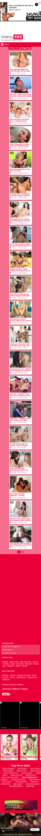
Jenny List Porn (35, 771)
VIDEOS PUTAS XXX (18, 779)
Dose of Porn (21, 771)
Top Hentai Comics (32, 784)
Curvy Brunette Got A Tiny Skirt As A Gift (20, 170)
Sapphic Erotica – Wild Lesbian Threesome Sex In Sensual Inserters (20, 270)
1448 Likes (15, 173)
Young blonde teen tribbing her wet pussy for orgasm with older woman (20, 370)
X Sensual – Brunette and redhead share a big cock (20, 345)
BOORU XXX (5, 784)
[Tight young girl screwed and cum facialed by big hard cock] (20, 142)
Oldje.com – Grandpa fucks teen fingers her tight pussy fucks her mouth (20, 419)
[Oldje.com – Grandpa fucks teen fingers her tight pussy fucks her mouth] (20, 409)
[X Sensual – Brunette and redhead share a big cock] (20, 342)
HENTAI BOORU (21, 781)
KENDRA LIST (30, 775)
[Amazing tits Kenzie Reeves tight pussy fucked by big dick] (20, 317)
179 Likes (14, 273)
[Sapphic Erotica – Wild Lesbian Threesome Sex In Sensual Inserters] (20, 267)
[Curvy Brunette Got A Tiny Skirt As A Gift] (20, 167)
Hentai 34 (34, 781)
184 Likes (14, 298)
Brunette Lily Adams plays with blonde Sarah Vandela (20, 519)
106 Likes (14, 522)
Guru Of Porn (35, 768)
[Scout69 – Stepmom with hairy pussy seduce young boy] (20, 392)
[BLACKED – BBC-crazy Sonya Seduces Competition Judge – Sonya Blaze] (20, 92)
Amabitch (4, 779)
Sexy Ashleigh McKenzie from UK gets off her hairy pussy (20, 70)
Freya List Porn (26, 773)
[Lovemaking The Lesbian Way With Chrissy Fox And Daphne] (20, 217)
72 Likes (14, 422)
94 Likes (14, 472)
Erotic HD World (8, 768)
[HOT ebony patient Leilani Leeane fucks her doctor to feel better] (20, 242)
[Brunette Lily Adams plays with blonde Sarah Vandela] (20, 517)
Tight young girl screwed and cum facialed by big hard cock (20, 145)
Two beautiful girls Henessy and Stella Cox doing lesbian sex (19, 469)
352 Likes (14, 197)
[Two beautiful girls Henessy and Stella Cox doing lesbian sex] (20, 459)
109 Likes (14, 547)
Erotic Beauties (34, 779)
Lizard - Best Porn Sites (9, 777)
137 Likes (14, 348)
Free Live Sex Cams (9, 653)
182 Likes (14, 373)
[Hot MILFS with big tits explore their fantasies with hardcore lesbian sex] (20, 442)
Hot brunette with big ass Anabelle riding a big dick (20, 194)
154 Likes (14, 248)
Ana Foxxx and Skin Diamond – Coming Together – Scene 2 (17, 495)
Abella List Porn (16, 775)
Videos (11, 36)
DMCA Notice (7, 650)
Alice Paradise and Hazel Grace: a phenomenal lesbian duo (19, 120)
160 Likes (14, 323)
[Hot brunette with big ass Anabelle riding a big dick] (20, 184)
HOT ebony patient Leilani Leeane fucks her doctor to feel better (20, 245)
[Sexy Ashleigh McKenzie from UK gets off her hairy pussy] (20, 67)
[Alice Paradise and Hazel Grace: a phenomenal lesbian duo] (20, 117)
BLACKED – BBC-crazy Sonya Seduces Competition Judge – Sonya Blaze (20, 95)
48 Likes (14, 497)
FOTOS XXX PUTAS (10, 773)
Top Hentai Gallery (15, 786)
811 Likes (14, 148)
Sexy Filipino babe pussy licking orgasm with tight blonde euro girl (20, 295)
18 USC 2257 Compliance (11, 646)
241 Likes (14, 98)
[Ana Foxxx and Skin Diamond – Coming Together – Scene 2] (20, 492)
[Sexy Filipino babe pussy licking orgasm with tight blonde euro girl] (20, 292)
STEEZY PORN (7, 771)
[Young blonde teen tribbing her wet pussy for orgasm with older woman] (20, 367)
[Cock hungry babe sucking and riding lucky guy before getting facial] (20, 534)
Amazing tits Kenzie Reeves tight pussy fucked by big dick (20, 320)
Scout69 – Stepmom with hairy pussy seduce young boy (20, 395)
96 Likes (14, 448)
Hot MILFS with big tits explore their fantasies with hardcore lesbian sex (20, 445)
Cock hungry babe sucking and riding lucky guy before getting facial (20, 544)
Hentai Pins (30, 786)
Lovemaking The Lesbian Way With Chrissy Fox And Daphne (20, 220)
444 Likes (14, 123)
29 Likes (14, 73)
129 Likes (14, 398)
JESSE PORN (22, 768)
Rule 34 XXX (17, 784)
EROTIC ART (6, 781)
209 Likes (14, 223)
